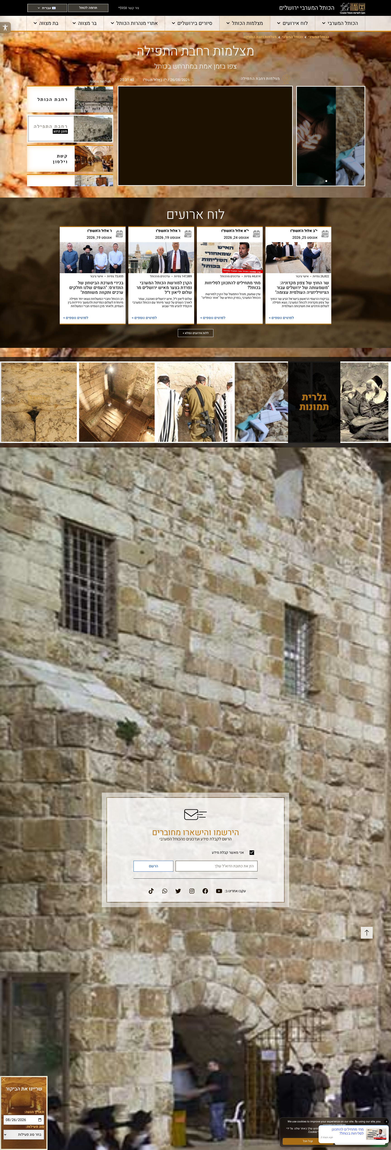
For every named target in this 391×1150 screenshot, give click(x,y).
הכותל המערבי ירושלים (306, 8)
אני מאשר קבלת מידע (228, 852)
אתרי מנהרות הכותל (137, 23)
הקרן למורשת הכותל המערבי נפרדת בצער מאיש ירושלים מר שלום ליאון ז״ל (164, 288)
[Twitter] (178, 891)
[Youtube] (219, 891)
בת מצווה (48, 23)
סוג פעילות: (35, 1126)
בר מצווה (87, 23)
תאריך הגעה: (34, 1112)
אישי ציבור (302, 276)
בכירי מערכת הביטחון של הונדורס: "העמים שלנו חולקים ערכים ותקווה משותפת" (96, 288)
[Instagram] (192, 891)
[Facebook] (205, 891)
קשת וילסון (60, 159)
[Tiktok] (151, 891)
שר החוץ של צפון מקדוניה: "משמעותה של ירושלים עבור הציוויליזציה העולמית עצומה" (302, 288)
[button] (340, 181)
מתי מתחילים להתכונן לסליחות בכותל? (232, 285)
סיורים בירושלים (194, 23)
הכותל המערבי (343, 23)
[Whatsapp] (164, 891)
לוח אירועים (295, 23)
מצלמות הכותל (247, 23)
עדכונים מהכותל (230, 276)
